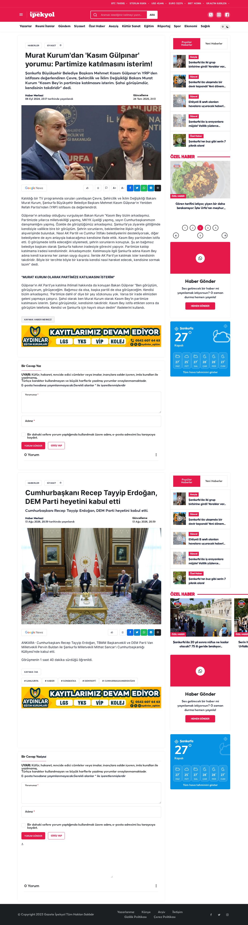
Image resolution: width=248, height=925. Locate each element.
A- (122, 188)
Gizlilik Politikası (135, 917)
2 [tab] (192, 220)
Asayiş (113, 26)
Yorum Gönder (33, 445)
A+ (114, 188)
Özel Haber (97, 26)
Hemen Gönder (200, 298)
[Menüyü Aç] (21, 15)
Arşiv (161, 912)
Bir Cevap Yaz (31, 366)
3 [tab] (200, 220)
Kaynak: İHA (31, 672)
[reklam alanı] (91, 336)
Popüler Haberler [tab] (186, 43)
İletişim (177, 912)
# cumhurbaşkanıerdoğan (118, 681)
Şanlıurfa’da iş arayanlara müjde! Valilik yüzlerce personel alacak (206, 126)
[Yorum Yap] (106, 188)
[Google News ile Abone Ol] (34, 188)
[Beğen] (88, 188)
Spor (177, 26)
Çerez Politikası (164, 917)
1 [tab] (185, 220)
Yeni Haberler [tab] (213, 43)
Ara (152, 14)
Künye (146, 912)
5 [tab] (215, 220)
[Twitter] (219, 915)
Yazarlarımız (125, 912)
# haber (50, 681)
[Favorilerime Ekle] (98, 188)
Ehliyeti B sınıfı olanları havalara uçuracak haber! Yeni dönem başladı (206, 106)
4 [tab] (208, 220)
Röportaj (163, 26)
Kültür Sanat (131, 26)
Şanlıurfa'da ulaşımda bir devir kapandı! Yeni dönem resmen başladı (206, 86)
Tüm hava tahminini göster (200, 365)
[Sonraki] (224, 228)
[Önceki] (176, 228)
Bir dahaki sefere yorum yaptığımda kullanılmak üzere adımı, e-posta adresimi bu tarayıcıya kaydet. (91, 436)
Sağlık (205, 26)
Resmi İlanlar (45, 26)
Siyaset (79, 26)
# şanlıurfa (31, 681)
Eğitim (149, 26)
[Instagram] (227, 915)
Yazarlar (26, 26)
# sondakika (68, 681)
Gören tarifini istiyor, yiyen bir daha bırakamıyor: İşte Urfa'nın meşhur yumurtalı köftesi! (200, 208)
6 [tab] (200, 228)
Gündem (64, 26)
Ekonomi (190, 26)
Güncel (193, 77)
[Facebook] (211, 915)
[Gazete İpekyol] (42, 14)
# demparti (89, 681)
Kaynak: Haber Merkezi (38, 319)
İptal (43, 757)
